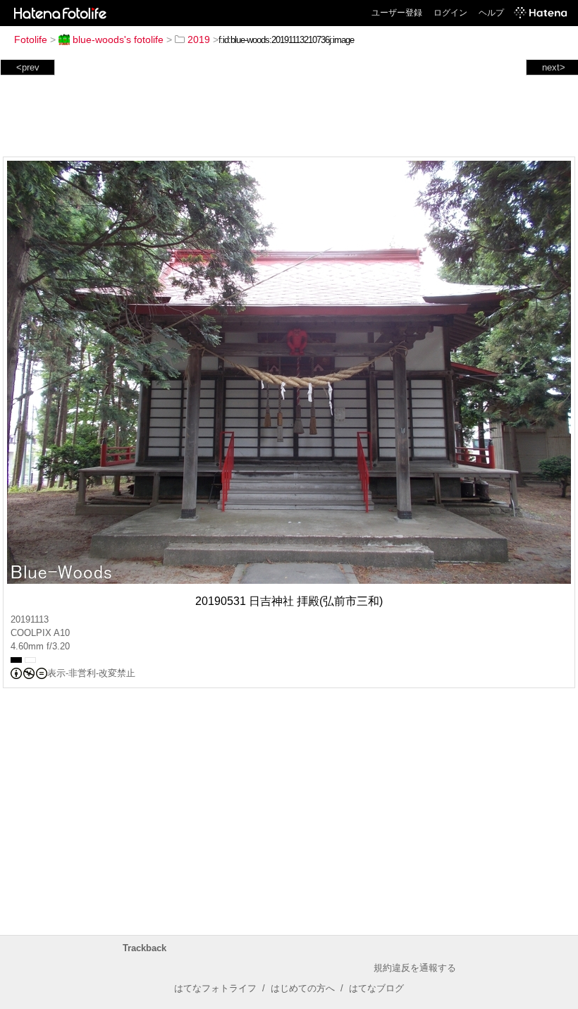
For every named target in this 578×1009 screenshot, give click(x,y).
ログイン (450, 13)
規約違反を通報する (415, 967)
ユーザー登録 (396, 13)
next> (553, 67)
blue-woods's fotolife (118, 39)
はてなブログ (376, 988)
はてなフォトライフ (215, 988)
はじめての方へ (303, 988)
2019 (198, 39)
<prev (27, 67)
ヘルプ (491, 13)
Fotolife (30, 39)
